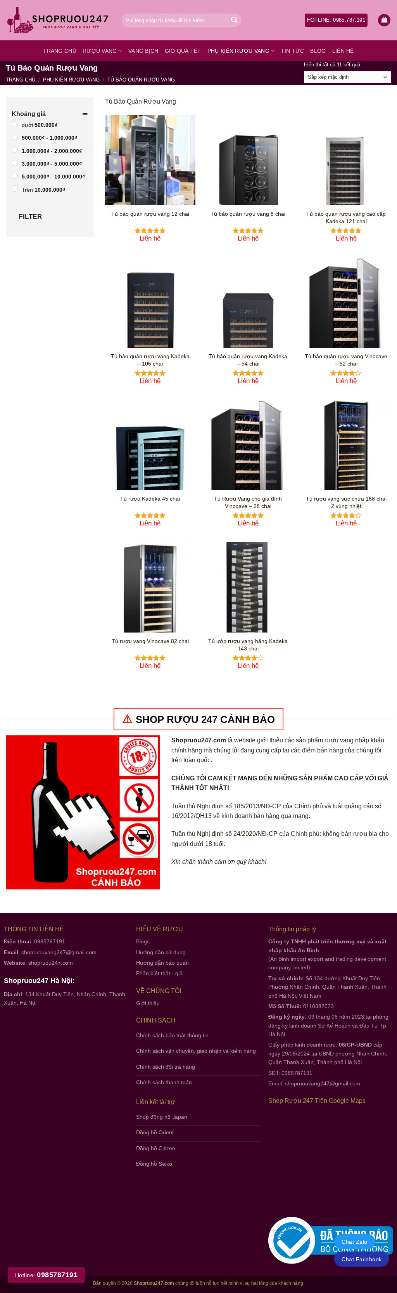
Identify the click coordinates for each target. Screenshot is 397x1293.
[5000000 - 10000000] (15, 176)
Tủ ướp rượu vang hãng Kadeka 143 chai (248, 645)
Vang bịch (143, 51)
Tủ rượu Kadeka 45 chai (150, 499)
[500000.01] (15, 124)
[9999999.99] (15, 189)
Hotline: (46, 1275)
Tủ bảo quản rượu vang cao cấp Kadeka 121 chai (346, 217)
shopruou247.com (50, 963)
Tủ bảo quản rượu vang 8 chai (248, 214)
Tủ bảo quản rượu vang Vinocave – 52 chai (346, 360)
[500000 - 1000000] (15, 137)
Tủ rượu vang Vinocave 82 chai (150, 641)
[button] (384, 20)
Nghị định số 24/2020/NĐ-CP (237, 833)
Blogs (143, 941)
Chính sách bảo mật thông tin (172, 1035)
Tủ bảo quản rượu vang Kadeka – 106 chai (150, 360)
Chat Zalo (354, 1242)
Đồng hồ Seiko (154, 1164)
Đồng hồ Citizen (155, 1148)
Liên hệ (343, 51)
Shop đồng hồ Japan (161, 1117)
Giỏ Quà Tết (183, 51)
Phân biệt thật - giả (159, 973)
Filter (30, 216)
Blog (318, 51)
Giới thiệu (148, 1003)
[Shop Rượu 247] (58, 20)
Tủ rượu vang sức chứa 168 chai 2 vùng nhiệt (346, 502)
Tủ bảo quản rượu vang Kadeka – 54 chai (248, 360)
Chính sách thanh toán (164, 1082)
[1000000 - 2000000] (15, 150)
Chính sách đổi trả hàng (165, 1067)
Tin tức (292, 51)
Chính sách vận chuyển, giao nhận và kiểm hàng (196, 1051)
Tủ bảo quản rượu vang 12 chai (150, 214)
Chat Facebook (361, 1259)
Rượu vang (100, 51)
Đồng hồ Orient (155, 1132)
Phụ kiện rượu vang (238, 51)
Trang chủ (59, 51)
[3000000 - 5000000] (15, 163)
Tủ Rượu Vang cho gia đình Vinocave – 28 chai (248, 502)
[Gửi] (234, 20)
